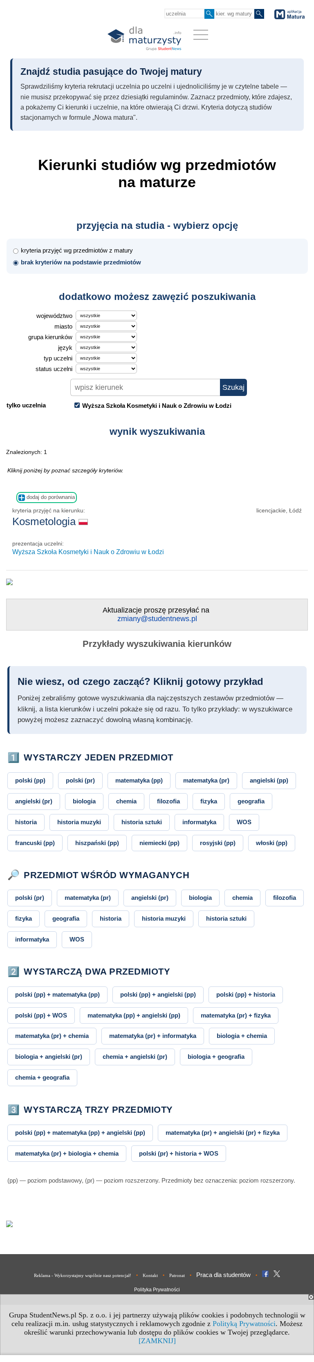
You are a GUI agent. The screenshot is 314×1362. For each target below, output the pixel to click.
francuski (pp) (35, 842)
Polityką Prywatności (244, 1324)
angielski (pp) (269, 780)
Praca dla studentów (223, 1274)
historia (26, 822)
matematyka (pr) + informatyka (152, 1035)
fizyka (208, 801)
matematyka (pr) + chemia (52, 1035)
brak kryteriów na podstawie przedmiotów (81, 262)
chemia (126, 801)
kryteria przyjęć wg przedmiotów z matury (77, 250)
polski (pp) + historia (245, 994)
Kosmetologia (45, 521)
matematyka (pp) (139, 780)
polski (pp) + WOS (41, 1015)
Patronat (177, 1275)
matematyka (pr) (206, 780)
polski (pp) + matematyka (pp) (57, 994)
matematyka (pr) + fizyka (236, 1015)
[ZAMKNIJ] (157, 1341)
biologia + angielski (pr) (48, 1056)
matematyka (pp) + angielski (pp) (133, 1015)
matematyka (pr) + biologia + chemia (67, 1153)
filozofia (168, 801)
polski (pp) (30, 780)
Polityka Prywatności (157, 1290)
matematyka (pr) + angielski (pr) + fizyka (223, 1132)
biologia (84, 801)
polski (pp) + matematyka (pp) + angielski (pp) (80, 1132)
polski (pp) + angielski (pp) (158, 994)
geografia (251, 801)
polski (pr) (80, 780)
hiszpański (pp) (97, 842)
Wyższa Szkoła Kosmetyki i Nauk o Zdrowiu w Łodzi (88, 551)
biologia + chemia (242, 1035)
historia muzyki (79, 822)
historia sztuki (141, 822)
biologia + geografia (216, 1056)
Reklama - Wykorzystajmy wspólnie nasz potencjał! (82, 1275)
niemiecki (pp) (159, 842)
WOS (244, 822)
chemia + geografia (42, 1077)
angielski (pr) (33, 801)
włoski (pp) (271, 842)
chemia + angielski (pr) (135, 1056)
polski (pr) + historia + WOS (178, 1153)
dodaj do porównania (50, 497)
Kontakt (150, 1275)
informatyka (199, 822)
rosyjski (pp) (218, 842)
